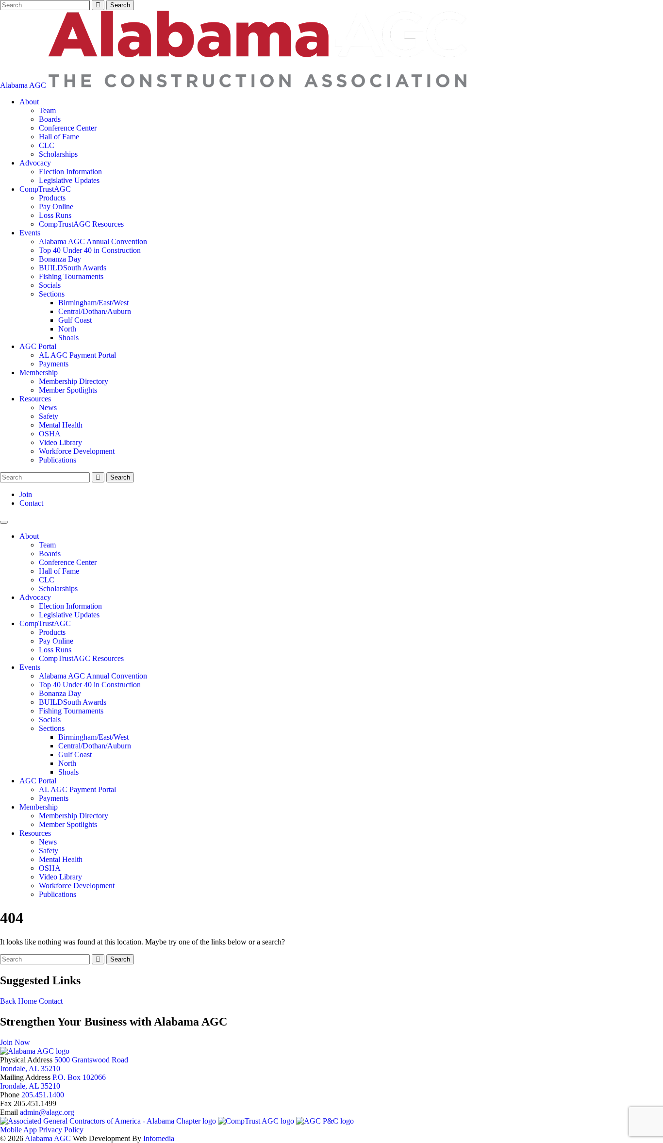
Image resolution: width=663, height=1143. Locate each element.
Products (52, 198)
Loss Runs (55, 215)
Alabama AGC (24, 85)
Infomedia (158, 1138)
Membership (38, 372)
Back (8, 1001)
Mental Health (61, 425)
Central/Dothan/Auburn (94, 311)
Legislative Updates (69, 180)
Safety (48, 416)
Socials (50, 285)
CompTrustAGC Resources (81, 224)
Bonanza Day (60, 259)
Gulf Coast (75, 320)
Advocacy (35, 163)
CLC (46, 145)
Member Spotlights (68, 390)
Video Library (60, 442)
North (67, 329)
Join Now (15, 1042)
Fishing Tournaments (71, 276)
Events (29, 233)
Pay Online (56, 206)
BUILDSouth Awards (72, 268)
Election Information (70, 171)
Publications (57, 460)
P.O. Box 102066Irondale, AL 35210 (53, 1081)
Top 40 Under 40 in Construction (90, 250)
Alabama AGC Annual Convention (93, 241)
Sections (52, 294)
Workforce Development (77, 451)
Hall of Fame (59, 137)
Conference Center (68, 128)
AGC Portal (37, 346)
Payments (53, 364)
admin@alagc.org (47, 1112)
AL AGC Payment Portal (77, 355)
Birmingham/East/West (93, 302)
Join (25, 494)
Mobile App (18, 1130)
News (48, 407)
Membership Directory (73, 381)
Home (27, 1001)
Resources (35, 399)
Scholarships (58, 154)
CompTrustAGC (45, 189)
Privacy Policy (61, 1130)
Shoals (68, 337)
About (29, 102)
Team (47, 110)
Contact (31, 503)
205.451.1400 (42, 1095)
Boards (50, 119)
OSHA (50, 434)
